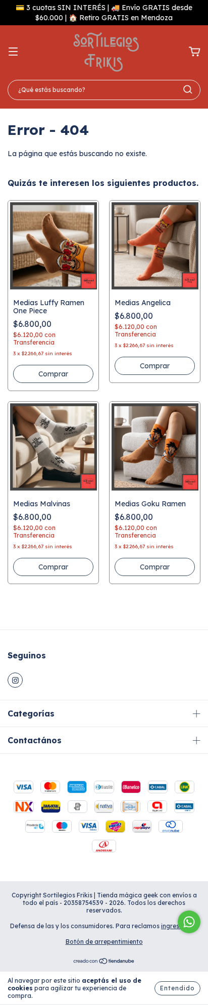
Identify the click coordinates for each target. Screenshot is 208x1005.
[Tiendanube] (104, 962)
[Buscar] (187, 89)
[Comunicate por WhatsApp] (189, 922)
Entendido (177, 988)
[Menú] (13, 52)
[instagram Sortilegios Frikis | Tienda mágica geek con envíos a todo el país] (15, 680)
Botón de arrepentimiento (104, 941)
